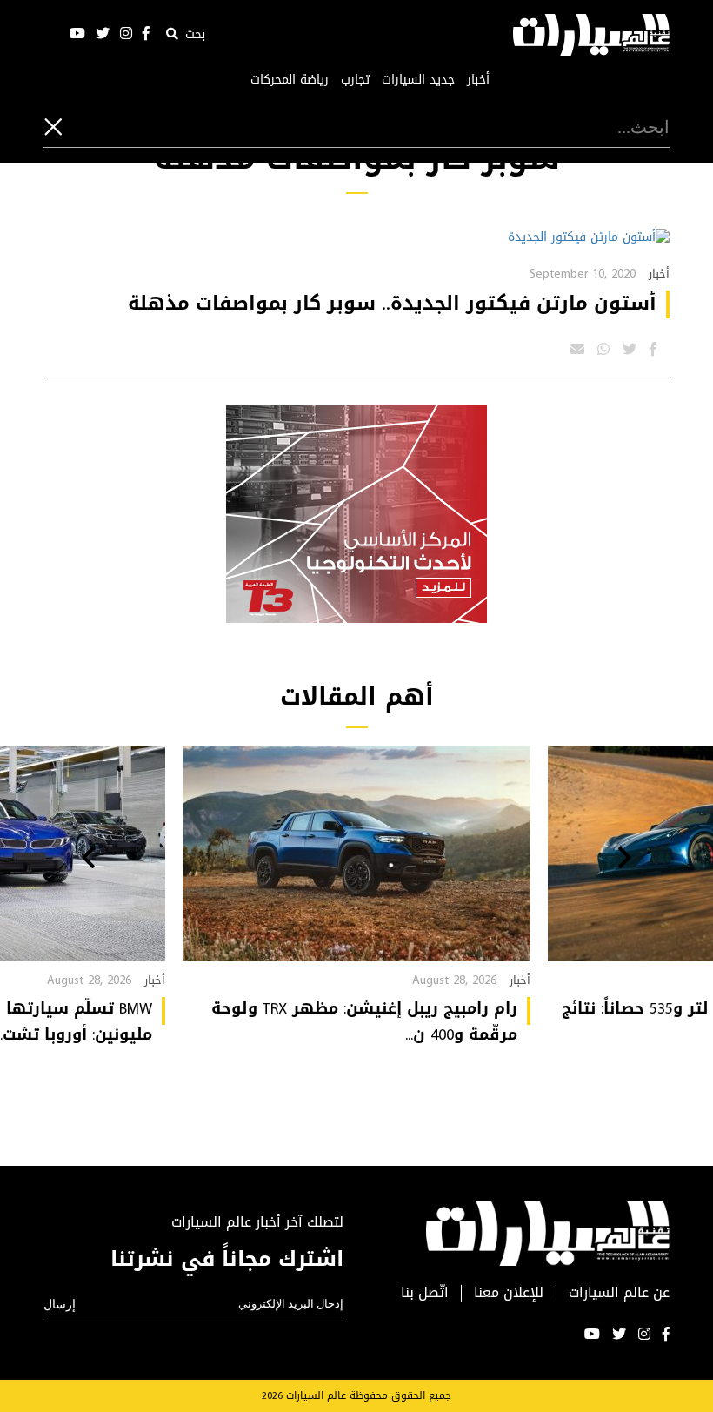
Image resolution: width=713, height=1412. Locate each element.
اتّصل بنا (425, 1293)
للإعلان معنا (508, 1293)
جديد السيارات (418, 80)
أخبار (478, 80)
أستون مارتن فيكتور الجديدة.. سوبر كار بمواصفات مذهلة (392, 303)
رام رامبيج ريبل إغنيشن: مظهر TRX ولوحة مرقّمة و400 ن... (364, 1021)
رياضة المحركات (289, 80)
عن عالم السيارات (619, 1293)
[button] (624, 860)
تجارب (355, 80)
